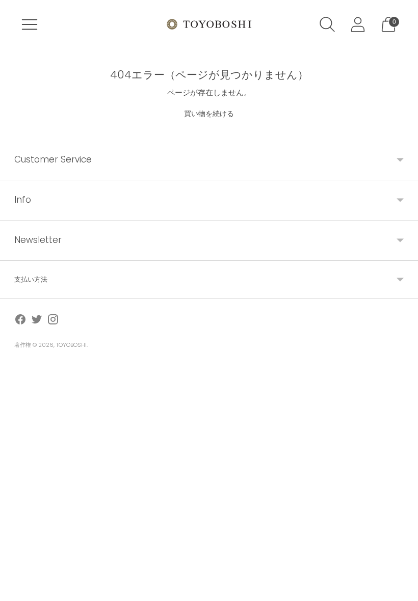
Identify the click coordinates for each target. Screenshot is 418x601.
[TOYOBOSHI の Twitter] (37, 321)
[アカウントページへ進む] (358, 24)
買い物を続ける (209, 113)
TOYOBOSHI (71, 345)
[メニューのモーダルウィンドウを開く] (29, 24)
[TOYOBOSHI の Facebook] (20, 321)
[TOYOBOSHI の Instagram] (53, 321)
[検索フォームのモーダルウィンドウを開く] (327, 24)
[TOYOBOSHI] (209, 24)
